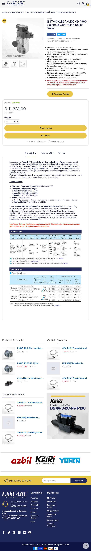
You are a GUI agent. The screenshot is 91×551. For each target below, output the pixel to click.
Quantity (7, 117)
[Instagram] (19, 532)
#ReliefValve (14, 220)
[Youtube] (29, 532)
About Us (34, 498)
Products (34, 509)
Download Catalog (61, 94)
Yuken (49, 19)
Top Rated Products (13, 394)
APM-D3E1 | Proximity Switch (74, 348)
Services (34, 502)
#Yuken (23, 220)
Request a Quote (51, 506)
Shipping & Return (51, 515)
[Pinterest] (14, 532)
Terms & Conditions (51, 525)
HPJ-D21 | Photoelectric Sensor (72, 363)
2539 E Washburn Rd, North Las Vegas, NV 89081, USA (14, 517)
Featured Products (12, 340)
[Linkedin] (24, 532)
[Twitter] (8, 532)
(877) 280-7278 (18, 506)
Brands (33, 512)
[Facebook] (3, 532)
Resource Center (34, 517)
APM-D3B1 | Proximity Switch (74, 378)
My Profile (51, 498)
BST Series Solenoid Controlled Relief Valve (45, 162)
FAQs (33, 522)
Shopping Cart (53, 511)
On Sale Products (57, 340)
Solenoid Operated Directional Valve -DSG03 (30, 378)
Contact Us (35, 505)
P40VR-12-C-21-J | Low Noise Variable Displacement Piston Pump (30, 348)
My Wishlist (51, 502)
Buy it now (45, 136)
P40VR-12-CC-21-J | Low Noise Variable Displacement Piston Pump (29, 363)
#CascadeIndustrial (33, 220)
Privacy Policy (52, 520)
